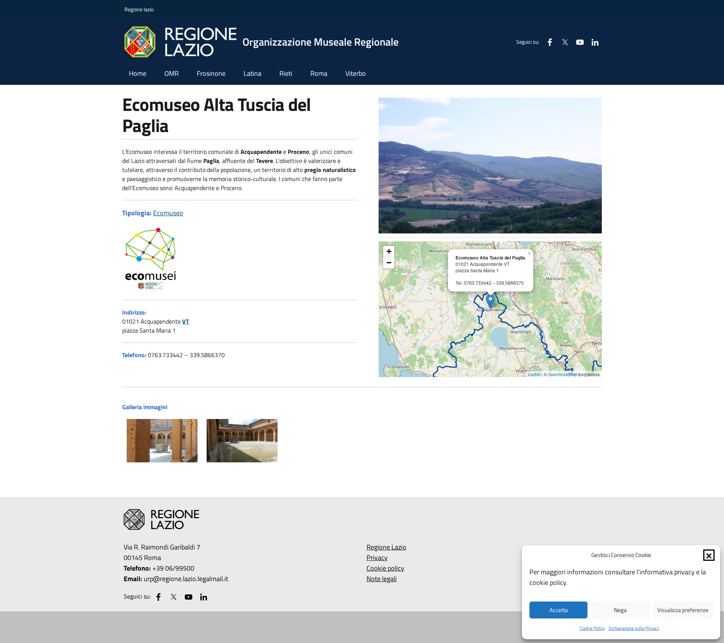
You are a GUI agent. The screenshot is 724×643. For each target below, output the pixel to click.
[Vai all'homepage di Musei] (362, 519)
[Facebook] (546, 42)
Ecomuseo (168, 213)
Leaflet (534, 374)
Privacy (377, 557)
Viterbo (355, 73)
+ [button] (389, 251)
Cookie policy (385, 568)
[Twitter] (561, 42)
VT (185, 321)
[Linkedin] (592, 42)
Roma (318, 73)
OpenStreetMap (562, 374)
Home (137, 73)
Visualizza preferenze (683, 610)
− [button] (389, 262)
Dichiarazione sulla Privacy (634, 628)
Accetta (558, 610)
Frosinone (211, 73)
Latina (252, 73)
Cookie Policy (592, 628)
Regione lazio (138, 9)
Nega (620, 610)
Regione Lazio (386, 547)
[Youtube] (576, 42)
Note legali (382, 579)
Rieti (285, 73)
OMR (171, 73)
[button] (709, 555)
